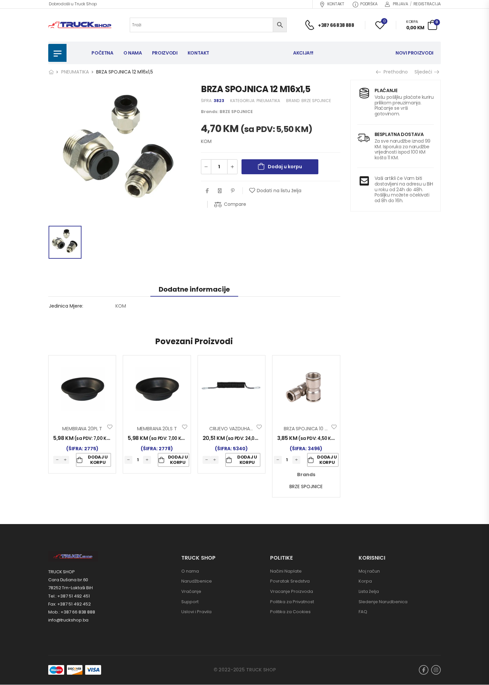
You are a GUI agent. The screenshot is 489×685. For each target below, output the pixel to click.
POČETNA (102, 53)
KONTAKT (335, 4)
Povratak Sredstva (290, 581)
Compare (235, 204)
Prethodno (393, 71)
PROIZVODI (165, 53)
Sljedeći (424, 71)
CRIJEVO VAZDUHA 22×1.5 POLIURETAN (250, 428)
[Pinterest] (233, 190)
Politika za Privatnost (292, 602)
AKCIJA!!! (303, 53)
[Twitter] (220, 190)
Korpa (365, 581)
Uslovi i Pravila (196, 612)
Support (190, 602)
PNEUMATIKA (75, 71)
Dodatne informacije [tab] (194, 289)
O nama (190, 571)
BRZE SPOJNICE (316, 100)
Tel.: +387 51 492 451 (69, 596)
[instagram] (436, 670)
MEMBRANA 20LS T (157, 428)
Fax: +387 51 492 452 (69, 604)
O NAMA (132, 53)
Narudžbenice (196, 581)
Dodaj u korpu (285, 166)
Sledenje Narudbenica (383, 602)
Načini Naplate (286, 571)
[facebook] (423, 670)
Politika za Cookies (290, 612)
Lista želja (369, 591)
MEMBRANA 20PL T (82, 428)
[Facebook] (207, 190)
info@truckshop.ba (68, 620)
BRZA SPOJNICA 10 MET (309, 428)
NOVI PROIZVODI (414, 53)
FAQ (363, 612)
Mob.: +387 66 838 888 (71, 612)
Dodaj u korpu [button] (98, 460)
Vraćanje (191, 591)
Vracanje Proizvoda (291, 591)
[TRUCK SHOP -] (79, 25)
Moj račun (369, 571)
